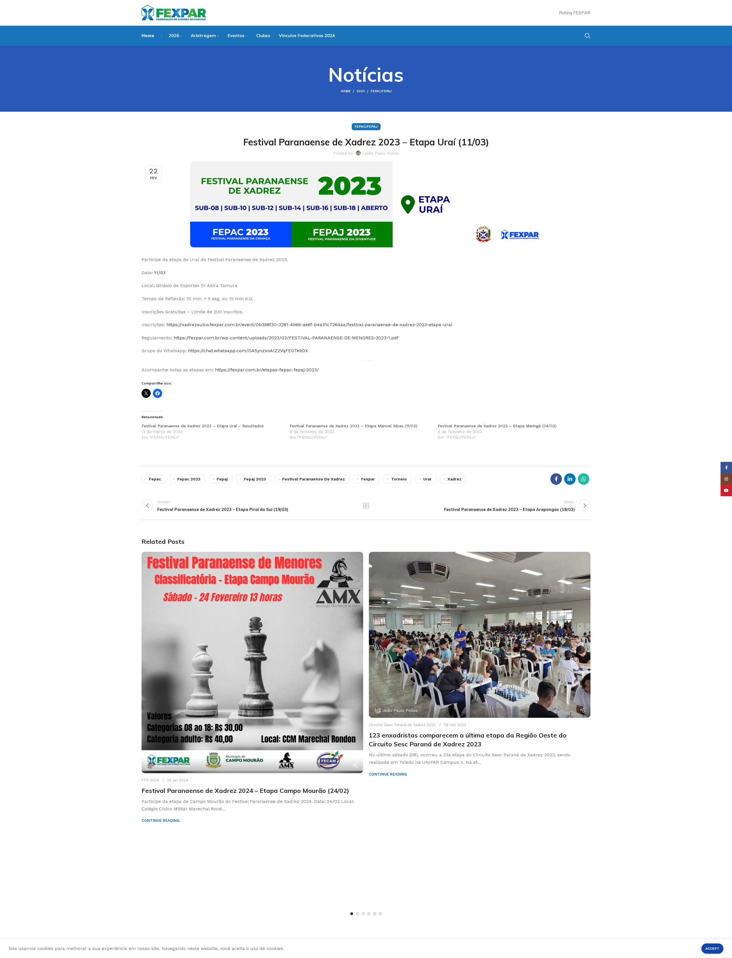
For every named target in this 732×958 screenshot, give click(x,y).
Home (346, 91)
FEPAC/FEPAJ (381, 91)
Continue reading (161, 820)
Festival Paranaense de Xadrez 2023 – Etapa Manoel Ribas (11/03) (353, 426)
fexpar (368, 479)
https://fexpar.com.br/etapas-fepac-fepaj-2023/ (267, 369)
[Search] (587, 35)
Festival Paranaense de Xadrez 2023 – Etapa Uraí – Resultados (203, 426)
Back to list (366, 505)
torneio (399, 479)
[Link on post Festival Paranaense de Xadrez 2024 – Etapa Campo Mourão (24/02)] (252, 662)
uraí (427, 479)
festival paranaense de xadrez (313, 479)
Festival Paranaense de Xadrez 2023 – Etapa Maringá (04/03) (497, 426)
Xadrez (454, 479)
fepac (155, 479)
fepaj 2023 (255, 479)
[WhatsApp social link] (583, 479)
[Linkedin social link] (570, 479)
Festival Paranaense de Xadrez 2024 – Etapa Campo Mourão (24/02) (245, 791)
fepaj (222, 479)
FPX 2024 (150, 780)
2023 (361, 91)
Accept (712, 949)
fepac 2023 (188, 479)
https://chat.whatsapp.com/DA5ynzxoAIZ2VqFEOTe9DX (248, 350)
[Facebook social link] (556, 479)
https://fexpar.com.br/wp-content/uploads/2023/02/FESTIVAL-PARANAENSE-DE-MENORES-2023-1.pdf (286, 337)
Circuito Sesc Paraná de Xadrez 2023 (402, 725)
